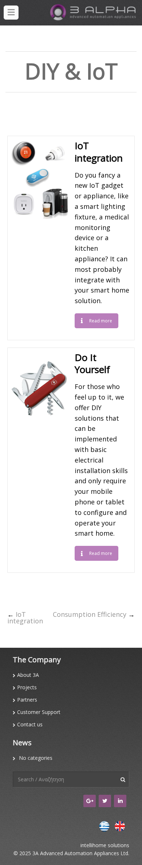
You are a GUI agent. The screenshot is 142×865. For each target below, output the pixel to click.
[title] (11, 12)
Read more (100, 321)
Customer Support (38, 712)
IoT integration (25, 617)
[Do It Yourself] (39, 390)
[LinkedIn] (120, 801)
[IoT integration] (39, 178)
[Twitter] (105, 801)
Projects (27, 687)
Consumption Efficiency (89, 614)
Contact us (30, 724)
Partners (27, 699)
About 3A (28, 674)
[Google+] (89, 801)
